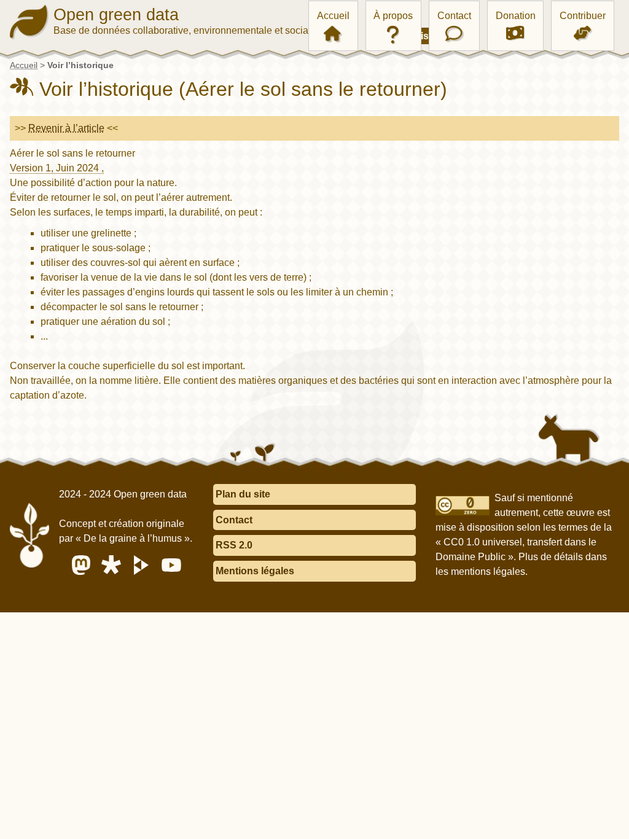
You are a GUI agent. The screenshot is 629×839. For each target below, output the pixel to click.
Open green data (116, 15)
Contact (454, 15)
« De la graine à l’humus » (133, 538)
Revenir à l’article (66, 128)
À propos (393, 15)
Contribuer (583, 15)
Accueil (333, 15)
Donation (516, 15)
